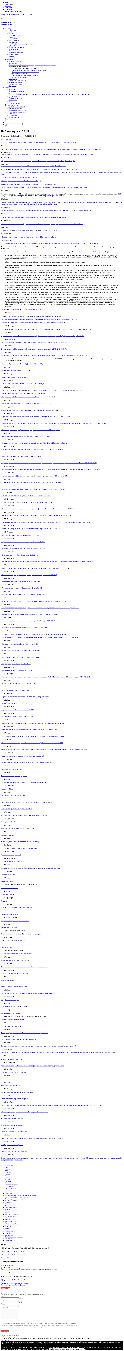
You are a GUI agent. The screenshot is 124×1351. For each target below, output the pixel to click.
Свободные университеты (9, 947)
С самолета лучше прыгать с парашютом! (14, 973)
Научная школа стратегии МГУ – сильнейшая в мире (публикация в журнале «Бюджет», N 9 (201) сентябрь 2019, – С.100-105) (42, 336)
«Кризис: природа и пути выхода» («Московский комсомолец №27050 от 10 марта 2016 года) (32, 449)
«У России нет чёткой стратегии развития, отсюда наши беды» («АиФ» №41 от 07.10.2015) (31, 482)
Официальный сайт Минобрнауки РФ (13, 1280)
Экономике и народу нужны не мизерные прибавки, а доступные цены (24, 967)
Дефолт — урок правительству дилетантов (15, 960)
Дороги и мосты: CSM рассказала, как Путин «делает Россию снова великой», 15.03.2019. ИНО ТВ (34, 349)
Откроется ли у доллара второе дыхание (14, 1006)
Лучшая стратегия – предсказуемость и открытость (17, 828)
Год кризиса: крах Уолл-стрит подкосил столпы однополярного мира (23, 782)
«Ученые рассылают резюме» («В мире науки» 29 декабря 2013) (22, 588)
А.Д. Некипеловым (111, 252)
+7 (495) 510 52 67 (8, 25)
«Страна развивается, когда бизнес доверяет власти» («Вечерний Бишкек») (25, 697)
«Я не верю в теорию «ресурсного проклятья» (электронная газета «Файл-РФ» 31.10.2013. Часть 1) (33, 634)
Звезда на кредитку (7, 881)
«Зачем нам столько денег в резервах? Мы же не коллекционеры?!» (23, 756)
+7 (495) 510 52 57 (8, 22)
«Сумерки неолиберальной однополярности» (16, 377)
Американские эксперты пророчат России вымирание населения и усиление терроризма (30, 868)
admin (16, 136)
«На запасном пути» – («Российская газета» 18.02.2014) (19, 555)
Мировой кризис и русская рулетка (12, 861)
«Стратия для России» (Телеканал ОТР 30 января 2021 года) (21, 181)
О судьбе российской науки (10, 1000)
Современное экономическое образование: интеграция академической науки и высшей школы (32, 1138)
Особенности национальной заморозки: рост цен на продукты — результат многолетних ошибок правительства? (38, 1046)
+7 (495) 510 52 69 (10, 1254)
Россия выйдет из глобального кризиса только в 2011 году (20, 842)
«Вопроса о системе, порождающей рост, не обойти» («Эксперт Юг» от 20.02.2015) (28, 502)
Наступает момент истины (9, 888)
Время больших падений (9, 927)
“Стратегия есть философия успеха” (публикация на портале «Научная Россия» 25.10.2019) (31, 316)
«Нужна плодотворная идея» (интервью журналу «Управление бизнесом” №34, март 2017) (31, 430)
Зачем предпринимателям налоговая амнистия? (16, 954)
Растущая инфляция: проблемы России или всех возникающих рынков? (24, 1033)
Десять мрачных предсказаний (11, 855)
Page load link (5, 1340)
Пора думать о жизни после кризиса (13, 795)
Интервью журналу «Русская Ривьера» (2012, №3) (17, 716)
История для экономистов (9, 393)
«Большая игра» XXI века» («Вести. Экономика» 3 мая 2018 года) (22, 384)
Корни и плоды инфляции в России (12, 1059)
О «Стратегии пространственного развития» (15, 370)
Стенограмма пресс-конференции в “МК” (14, 1131)
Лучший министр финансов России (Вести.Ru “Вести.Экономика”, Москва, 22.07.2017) (30, 410)
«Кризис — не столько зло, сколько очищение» (16, 907)
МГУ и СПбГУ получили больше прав (13, 940)
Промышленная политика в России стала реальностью (19, 1039)
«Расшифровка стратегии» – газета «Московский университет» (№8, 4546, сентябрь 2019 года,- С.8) (34, 322)
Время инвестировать (8, 835)
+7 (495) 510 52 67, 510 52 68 (14, 1251)
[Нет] (85, 1349)
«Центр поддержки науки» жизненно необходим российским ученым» (24, 1112)
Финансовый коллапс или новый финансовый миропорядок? (21, 934)
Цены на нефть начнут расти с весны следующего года (19, 848)
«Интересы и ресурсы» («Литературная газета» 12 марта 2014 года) (23, 548)
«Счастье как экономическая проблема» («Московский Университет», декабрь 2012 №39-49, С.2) (33, 723)
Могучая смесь (6, 1079)
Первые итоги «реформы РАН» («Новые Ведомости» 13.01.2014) (22, 581)
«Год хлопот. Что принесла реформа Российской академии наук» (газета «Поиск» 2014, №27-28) (32, 529)
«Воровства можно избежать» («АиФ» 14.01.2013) (17, 710)
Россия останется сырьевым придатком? (14, 776)
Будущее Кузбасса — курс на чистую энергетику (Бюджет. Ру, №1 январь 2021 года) (28, 184)
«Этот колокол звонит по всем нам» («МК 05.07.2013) (18, 670)
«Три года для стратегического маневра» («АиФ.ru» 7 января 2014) (23, 594)
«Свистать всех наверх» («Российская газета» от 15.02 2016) (21, 456)
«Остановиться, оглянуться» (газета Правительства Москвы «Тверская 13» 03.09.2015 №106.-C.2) (33, 489)
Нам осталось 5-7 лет (8, 874)
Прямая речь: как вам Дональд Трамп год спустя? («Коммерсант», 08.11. (24, 403)
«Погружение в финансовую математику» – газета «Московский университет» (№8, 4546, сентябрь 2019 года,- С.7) (39, 319)
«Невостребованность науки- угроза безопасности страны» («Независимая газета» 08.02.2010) (32, 743)
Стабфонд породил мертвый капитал (13, 1019)
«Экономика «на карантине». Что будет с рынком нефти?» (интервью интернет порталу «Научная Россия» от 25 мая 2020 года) (43, 224)
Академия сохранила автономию (12, 1118)
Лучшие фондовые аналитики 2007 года (14, 986)
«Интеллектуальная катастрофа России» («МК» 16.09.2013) (20, 650)
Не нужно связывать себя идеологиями (14, 1151)
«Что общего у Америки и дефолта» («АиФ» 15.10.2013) (19, 644)
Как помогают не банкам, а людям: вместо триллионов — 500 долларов (24, 815)
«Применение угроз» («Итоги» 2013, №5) (14, 703)
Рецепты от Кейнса (7, 789)
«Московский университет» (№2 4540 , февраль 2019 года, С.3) (22, 364)
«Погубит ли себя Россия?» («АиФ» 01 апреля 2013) (18, 683)
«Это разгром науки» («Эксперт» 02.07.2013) (16, 664)
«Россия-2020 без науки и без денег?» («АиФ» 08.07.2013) (20, 657)
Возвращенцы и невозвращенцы (11, 769)
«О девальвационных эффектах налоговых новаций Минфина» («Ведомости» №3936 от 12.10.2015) (34, 476)
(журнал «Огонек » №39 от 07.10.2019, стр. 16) (78, 329)
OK (51, 1349)
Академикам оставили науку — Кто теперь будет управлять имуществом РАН (26, 802)
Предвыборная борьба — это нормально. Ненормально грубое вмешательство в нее (28, 993)
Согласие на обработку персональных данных (16, 1283)
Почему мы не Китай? (8, 822)
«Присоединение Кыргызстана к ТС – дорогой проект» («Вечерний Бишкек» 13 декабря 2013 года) (34, 601)
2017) (50, 403)
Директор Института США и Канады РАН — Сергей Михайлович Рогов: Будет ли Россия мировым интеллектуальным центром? (44, 749)
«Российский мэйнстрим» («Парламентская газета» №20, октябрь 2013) (24, 627)
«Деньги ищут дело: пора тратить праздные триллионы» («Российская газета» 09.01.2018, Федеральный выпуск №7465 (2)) (42, 390)
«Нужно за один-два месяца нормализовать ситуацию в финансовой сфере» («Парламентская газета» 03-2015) (37, 509)
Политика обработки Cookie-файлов (13, 1285)
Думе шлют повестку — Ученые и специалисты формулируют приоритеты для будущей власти (32, 1066)
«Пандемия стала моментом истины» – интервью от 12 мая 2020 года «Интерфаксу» (29, 237)
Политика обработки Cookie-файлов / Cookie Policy (68, 1349)
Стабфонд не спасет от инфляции (12, 1145)
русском (48, 196)
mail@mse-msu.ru (10, 1258)
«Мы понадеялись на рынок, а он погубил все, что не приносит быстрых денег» (27, 762)
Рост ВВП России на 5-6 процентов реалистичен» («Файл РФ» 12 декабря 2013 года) (29, 614)
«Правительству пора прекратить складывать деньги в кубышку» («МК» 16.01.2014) (29, 575)
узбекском (55, 196)
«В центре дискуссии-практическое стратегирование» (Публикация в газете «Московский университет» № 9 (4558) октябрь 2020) (44, 187)
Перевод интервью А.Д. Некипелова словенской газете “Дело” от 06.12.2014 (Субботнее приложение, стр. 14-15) (38, 515)
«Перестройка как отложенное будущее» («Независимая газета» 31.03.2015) (26, 496)
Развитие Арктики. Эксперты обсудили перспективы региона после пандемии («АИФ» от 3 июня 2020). (35, 217)
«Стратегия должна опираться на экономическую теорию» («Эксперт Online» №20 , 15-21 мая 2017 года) (35, 416)
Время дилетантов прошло (9, 914)
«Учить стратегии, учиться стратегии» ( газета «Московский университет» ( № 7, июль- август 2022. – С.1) (48, 169)
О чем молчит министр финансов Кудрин (14, 1099)
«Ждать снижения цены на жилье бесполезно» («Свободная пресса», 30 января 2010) (29, 729)
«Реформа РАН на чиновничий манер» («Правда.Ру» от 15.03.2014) (23, 542)
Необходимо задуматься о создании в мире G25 (16, 809)
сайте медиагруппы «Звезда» (31, 309)
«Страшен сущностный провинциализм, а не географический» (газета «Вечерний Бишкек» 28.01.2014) (35, 568)
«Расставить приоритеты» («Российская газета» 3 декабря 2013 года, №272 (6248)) (28, 621)
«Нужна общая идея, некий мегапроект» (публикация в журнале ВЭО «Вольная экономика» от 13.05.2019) (36, 342)
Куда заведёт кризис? (8, 894)
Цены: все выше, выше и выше (11, 1026)
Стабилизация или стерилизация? (12, 1125)
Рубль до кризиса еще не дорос (11, 1085)
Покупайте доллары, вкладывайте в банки (15, 921)
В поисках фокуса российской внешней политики (17, 1092)
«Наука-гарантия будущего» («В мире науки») (16, 690)
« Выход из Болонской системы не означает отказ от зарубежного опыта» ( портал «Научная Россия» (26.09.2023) (38, 142)
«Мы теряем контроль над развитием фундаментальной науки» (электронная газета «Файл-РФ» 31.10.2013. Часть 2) (39, 637)
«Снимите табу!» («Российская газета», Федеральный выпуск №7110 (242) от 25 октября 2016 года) (34, 443)
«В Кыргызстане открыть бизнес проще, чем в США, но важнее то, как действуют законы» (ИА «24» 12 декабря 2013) (40, 608)
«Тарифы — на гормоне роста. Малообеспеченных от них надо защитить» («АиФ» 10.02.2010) (32, 736)
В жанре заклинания (7, 980)
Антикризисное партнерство (10, 1013)
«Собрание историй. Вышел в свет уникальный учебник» (20, 397)
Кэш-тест (4, 901)
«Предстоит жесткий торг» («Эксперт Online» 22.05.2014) (20, 535)
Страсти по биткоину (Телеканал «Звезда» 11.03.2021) (19, 177)
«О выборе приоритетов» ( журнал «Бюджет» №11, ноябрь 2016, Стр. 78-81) (26, 436)
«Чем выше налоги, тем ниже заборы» (13, 1072)
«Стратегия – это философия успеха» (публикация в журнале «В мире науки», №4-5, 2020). (31, 230)
